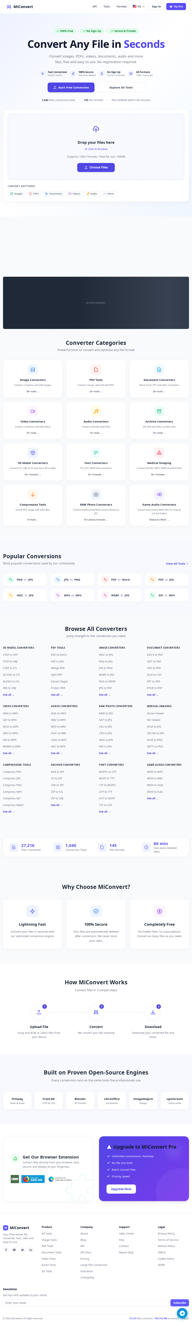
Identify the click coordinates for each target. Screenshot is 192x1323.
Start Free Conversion (73, 87)
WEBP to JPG (106, 674)
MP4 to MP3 (10, 713)
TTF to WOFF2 (107, 785)
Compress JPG (11, 778)
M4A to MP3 (58, 713)
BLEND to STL (11, 681)
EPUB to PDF (154, 688)
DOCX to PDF (155, 654)
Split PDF (56, 674)
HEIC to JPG (106, 654)
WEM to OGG (155, 785)
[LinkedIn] (31, 1250)
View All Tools (175, 563)
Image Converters (112, 647)
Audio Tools (49, 1265)
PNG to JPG (105, 661)
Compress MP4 (12, 792)
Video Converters (16, 706)
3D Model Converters (18, 647)
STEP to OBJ (10, 661)
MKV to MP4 (10, 733)
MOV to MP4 (10, 726)
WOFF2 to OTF (107, 772)
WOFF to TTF (106, 778)
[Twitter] (23, 1250)
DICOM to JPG (155, 733)
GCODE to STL (11, 674)
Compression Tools (17, 764)
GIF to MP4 (9, 720)
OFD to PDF (154, 668)
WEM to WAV (155, 778)
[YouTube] (14, 1250)
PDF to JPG (57, 661)
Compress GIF (11, 798)
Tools (107, 6)
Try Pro (178, 6)
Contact (124, 1246)
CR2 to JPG (105, 726)
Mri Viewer (153, 720)
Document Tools (52, 1252)
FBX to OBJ (9, 688)
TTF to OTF (105, 805)
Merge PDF (58, 668)
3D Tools (47, 1271)
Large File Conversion (93, 1265)
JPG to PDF (105, 688)
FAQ (121, 1240)
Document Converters (163, 647)
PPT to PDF (153, 681)
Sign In (156, 6)
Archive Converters (65, 764)
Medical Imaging (159, 706)
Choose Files (98, 167)
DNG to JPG (106, 740)
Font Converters (111, 764)
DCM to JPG (154, 726)
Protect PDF (58, 688)
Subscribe (179, 1303)
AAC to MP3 (58, 746)
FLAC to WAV (58, 733)
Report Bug (126, 1252)
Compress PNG (12, 785)
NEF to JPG (105, 720)
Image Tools (49, 1240)
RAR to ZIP (57, 772)
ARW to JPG (106, 713)
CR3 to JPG (105, 733)
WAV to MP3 (58, 720)
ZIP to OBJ (57, 798)
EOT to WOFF (107, 798)
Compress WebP (13, 805)
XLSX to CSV (154, 674)
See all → (9, 694)
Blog (83, 1240)
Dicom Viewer (155, 713)
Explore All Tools (121, 87)
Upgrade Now (121, 1189)
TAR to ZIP (57, 785)
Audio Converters (64, 706)
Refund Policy (166, 1246)
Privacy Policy (166, 1233)
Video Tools (49, 1258)
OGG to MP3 (58, 740)
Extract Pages (59, 681)
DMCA (162, 1252)
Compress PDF (12, 772)
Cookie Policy (166, 1258)
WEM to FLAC (155, 792)
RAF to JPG (105, 746)
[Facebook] (6, 1250)
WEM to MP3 (155, 772)
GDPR (161, 1265)
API (95, 6)
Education (86, 1271)
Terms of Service (168, 1240)
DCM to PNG (154, 740)
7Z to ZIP (56, 778)
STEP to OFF (10, 654)
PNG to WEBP (107, 681)
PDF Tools (58, 647)
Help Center (126, 1233)
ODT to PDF (154, 661)
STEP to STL (10, 668)
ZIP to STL (57, 792)
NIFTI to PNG (155, 746)
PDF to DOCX (59, 654)
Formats (122, 6)
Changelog (87, 1277)
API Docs (85, 1252)
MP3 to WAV (58, 726)
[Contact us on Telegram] (182, 1313)
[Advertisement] (96, 244)
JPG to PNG (105, 668)
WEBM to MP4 (11, 746)
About (84, 1233)
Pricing (84, 1258)
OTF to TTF (105, 792)
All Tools (47, 1233)
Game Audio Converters (164, 764)
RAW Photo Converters (116, 706)
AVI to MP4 (9, 740)
